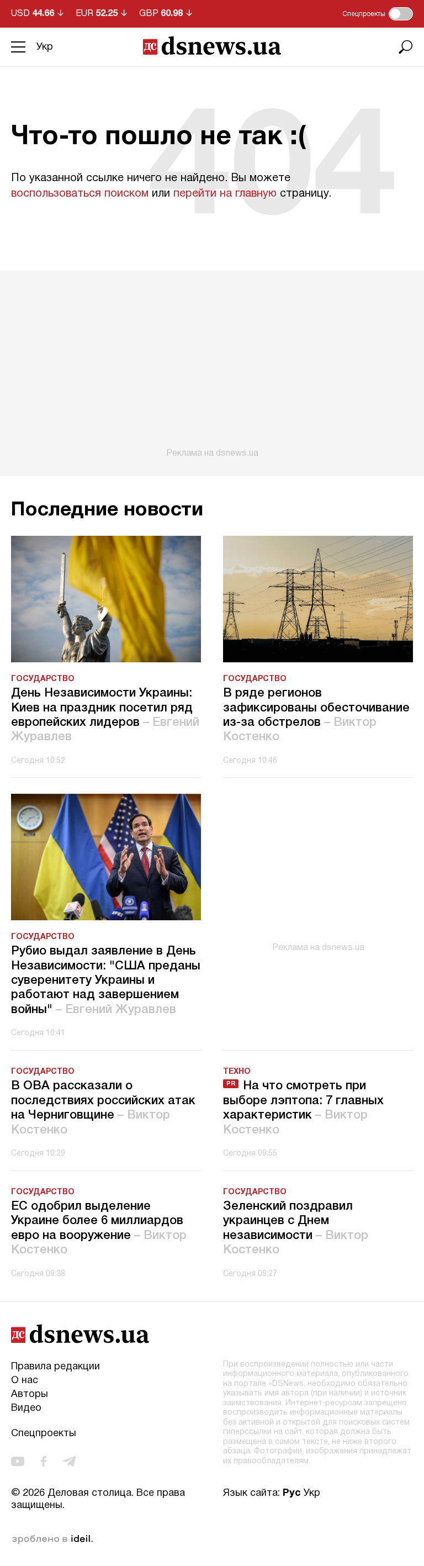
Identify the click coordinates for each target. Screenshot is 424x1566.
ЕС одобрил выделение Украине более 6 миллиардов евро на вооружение (99, 1228)
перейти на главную (225, 194)
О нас (24, 1380)
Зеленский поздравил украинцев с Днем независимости (295, 1228)
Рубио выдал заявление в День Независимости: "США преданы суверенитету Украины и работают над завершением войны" (105, 980)
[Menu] (18, 46)
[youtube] (17, 1461)
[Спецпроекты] (401, 13)
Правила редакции (55, 1367)
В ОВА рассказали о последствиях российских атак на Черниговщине (103, 1107)
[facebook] (43, 1461)
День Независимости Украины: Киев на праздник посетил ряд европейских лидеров (105, 715)
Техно (237, 1071)
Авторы (29, 1394)
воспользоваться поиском (80, 194)
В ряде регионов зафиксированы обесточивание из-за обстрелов (316, 715)
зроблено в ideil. (52, 1539)
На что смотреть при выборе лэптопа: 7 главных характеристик (303, 1107)
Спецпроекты (43, 1433)
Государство (43, 679)
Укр (44, 47)
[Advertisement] (212, 364)
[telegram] (69, 1461)
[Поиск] (406, 47)
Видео (26, 1408)
